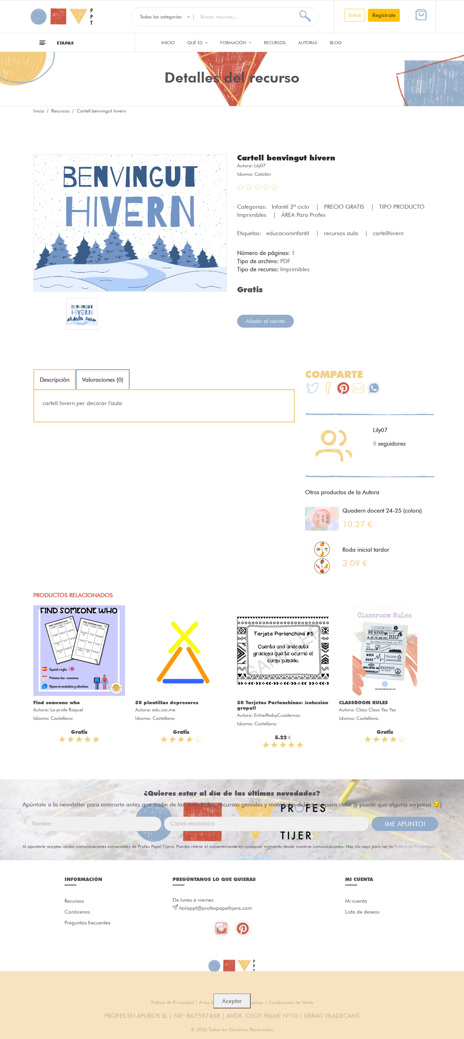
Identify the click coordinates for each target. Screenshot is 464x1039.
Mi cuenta (356, 901)
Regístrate (383, 15)
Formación (234, 42)
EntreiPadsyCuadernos (277, 715)
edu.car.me (163, 709)
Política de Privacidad (414, 846)
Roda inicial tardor (365, 549)
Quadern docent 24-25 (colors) (382, 510)
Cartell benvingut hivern (286, 157)
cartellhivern (388, 233)
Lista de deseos (362, 912)
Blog (336, 42)
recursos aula (342, 233)
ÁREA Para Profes (303, 214)
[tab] (54, 379)
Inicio (168, 42)
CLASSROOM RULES (363, 702)
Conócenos (77, 912)
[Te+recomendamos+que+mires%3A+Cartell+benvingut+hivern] (328, 389)
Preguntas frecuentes (87, 923)
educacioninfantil (288, 233)
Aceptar (232, 1001)
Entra (355, 15)
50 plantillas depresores (166, 702)
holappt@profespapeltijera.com (215, 908)
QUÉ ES (195, 42)
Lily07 (260, 165)
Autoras (307, 42)
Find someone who (56, 702)
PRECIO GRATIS (345, 206)
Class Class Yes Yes (376, 709)
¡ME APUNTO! (405, 824)
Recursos (275, 42)
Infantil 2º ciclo (291, 206)
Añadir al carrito (265, 321)
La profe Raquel (66, 709)
